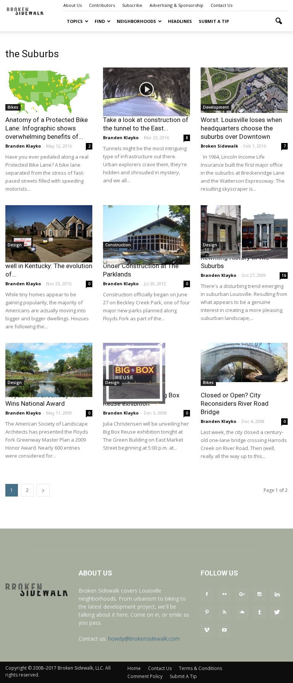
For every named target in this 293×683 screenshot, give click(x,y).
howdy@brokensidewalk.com (144, 638)
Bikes (13, 107)
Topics (75, 21)
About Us (72, 5)
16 (284, 275)
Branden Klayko (23, 146)
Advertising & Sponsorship (176, 5)
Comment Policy (145, 676)
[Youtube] (224, 630)
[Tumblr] (259, 612)
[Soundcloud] (242, 612)
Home (134, 668)
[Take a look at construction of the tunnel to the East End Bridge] (146, 91)
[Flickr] (224, 594)
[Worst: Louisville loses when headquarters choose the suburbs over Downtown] (244, 90)
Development (216, 107)
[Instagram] (259, 594)
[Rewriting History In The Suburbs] (244, 232)
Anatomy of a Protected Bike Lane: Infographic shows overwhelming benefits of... (46, 128)
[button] (278, 21)
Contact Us (221, 5)
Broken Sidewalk (219, 146)
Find (100, 21)
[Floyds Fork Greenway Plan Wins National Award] (48, 370)
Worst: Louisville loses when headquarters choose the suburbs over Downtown (241, 128)
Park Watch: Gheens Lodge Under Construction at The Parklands (141, 266)
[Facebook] (207, 594)
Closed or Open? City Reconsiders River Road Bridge (235, 403)
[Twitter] (277, 612)
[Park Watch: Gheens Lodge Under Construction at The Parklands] (146, 235)
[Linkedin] (277, 594)
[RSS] (224, 612)
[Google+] (242, 594)
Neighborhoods (136, 21)
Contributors (102, 5)
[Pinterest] (207, 612)
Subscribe (132, 5)
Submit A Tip (214, 21)
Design (15, 244)
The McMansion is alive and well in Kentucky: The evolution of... (48, 266)
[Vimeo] (207, 630)
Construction (118, 244)
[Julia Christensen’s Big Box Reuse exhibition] (146, 373)
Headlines (180, 21)
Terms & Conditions (200, 668)
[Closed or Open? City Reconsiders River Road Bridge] (244, 362)
